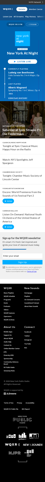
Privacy (19, 403)
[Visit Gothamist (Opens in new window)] (22, 436)
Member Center (35, 9)
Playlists (27, 296)
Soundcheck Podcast (31, 303)
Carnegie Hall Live (10, 211)
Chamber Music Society (12, 172)
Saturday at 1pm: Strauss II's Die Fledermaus (21, 132)
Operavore (8, 316)
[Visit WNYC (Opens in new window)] (11, 436)
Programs (7, 300)
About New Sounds (31, 306)
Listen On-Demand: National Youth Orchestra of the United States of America (22, 218)
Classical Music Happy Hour (14, 142)
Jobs (5, 352)
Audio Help (7, 342)
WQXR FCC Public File (11, 409)
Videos (6, 310)
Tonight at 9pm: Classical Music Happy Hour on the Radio (20, 147)
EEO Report (26, 409)
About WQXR (8, 338)
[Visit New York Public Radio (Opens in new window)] (22, 419)
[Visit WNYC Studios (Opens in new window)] (34, 436)
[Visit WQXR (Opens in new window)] (12, 444)
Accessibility (30, 403)
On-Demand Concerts (32, 300)
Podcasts (7, 306)
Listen (9, 201)
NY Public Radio (9, 367)
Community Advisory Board (11, 363)
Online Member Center (12, 348)
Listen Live (24, 61)
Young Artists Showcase (13, 188)
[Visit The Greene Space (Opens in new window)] (32, 453)
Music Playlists (9, 293)
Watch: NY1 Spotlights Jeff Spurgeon (17, 161)
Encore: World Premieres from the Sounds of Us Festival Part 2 (21, 193)
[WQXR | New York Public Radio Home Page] (7, 9)
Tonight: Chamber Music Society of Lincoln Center (22, 177)
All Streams (19, 16)
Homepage (28, 293)
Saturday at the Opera (13, 126)
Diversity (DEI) (9, 355)
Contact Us (8, 345)
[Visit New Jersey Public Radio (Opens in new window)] (12, 453)
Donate (22, 9)
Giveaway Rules (9, 371)
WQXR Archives (9, 320)
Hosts (6, 303)
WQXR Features (9, 313)
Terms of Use (8, 403)
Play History (30, 16)
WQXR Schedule (9, 296)
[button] (22, 24)
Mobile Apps (8, 332)
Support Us (8, 335)
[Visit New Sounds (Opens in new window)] (32, 445)
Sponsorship (8, 359)
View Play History (17, 98)
